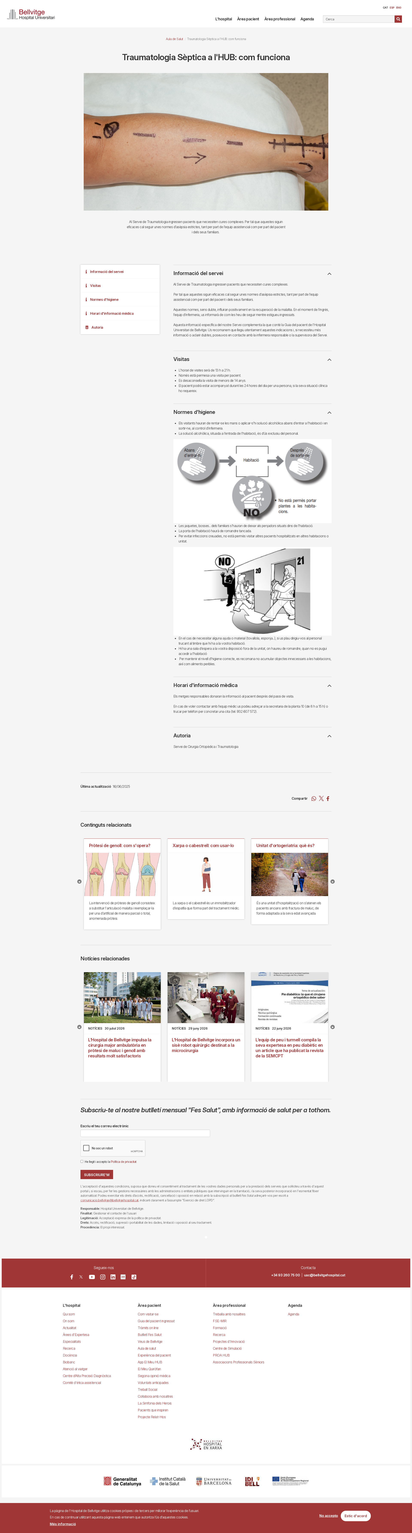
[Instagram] (102, 1277)
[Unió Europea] (290, 1481)
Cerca (398, 19)
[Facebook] (71, 1276)
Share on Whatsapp (314, 798)
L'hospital (223, 19)
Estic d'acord (356, 1516)
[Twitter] (81, 1277)
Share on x (321, 798)
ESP (392, 7)
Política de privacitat (123, 1161)
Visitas (95, 285)
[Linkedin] (113, 1276)
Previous (79, 881)
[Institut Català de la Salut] (168, 1481)
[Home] (32, 14)
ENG (398, 7)
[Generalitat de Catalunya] (122, 1481)
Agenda (307, 19)
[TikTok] (134, 1277)
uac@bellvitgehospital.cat (324, 1275)
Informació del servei (107, 271)
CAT (385, 7)
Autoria (97, 327)
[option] (206, 141)
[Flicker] (123, 1276)
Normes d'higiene (104, 299)
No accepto (328, 1516)
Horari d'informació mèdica (111, 313)
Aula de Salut (174, 39)
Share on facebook (328, 798)
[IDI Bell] (252, 1481)
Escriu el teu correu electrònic (104, 1126)
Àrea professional (279, 19)
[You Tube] (92, 1277)
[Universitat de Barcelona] (213, 1481)
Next (332, 881)
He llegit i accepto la (110, 1161)
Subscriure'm (96, 1175)
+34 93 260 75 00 (285, 1275)
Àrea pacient (248, 19)
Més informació (63, 1524)
